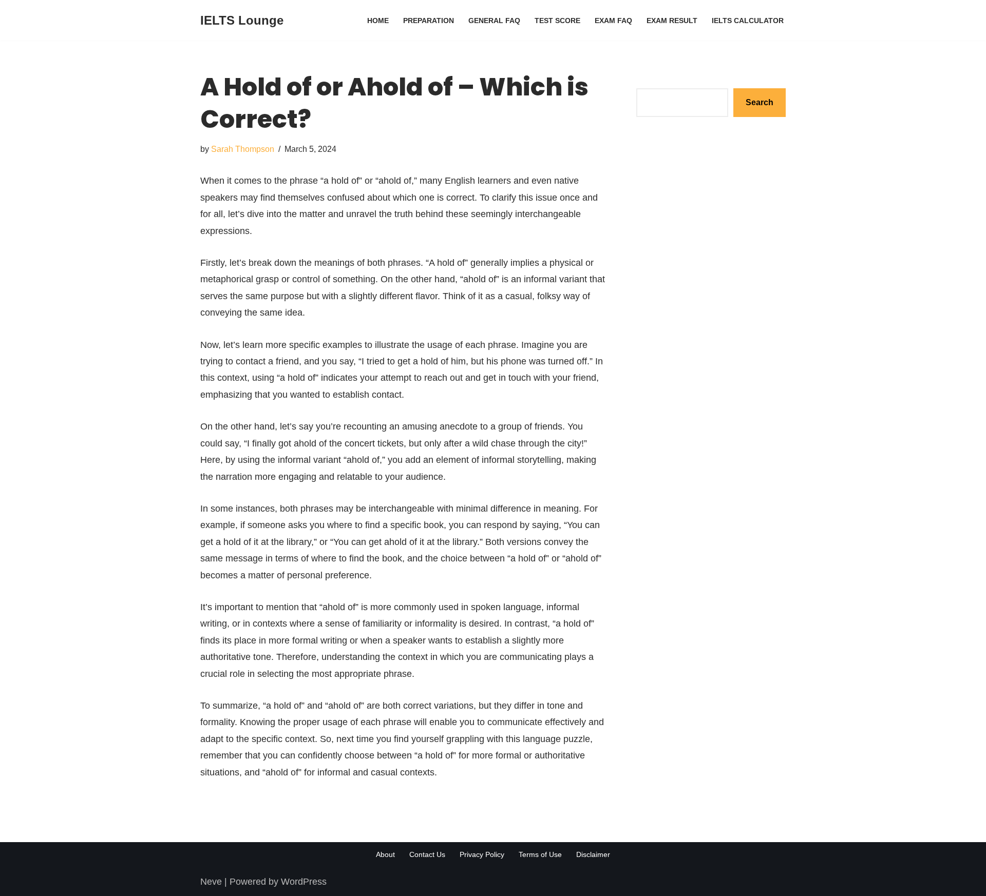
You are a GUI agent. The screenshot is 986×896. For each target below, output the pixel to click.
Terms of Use (540, 854)
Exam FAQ (613, 20)
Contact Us (427, 854)
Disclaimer (593, 854)
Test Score (557, 20)
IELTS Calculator (748, 20)
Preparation (428, 20)
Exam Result (672, 20)
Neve (211, 881)
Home (378, 20)
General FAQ (494, 20)
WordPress (304, 881)
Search (651, 79)
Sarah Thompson (242, 148)
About (385, 854)
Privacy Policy (482, 854)
